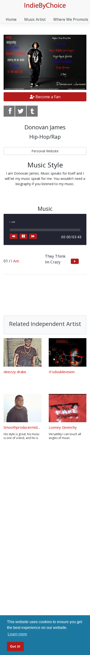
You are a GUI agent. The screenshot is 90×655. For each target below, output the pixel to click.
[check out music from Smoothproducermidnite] (23, 408)
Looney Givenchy (63, 427)
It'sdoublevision (62, 371)
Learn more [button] (17, 634)
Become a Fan (47, 96)
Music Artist (35, 19)
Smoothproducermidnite (24, 427)
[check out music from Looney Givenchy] (68, 408)
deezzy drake (15, 371)
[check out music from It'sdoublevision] (68, 352)
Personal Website (45, 151)
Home (11, 19)
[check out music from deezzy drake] (23, 352)
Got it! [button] (15, 646)
